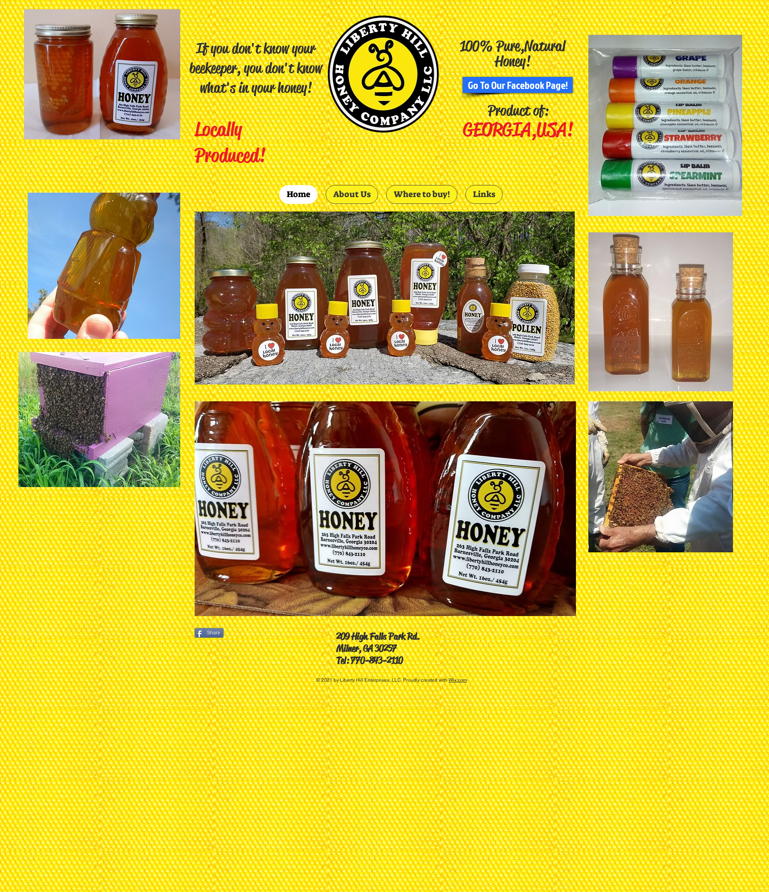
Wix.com (458, 680)
